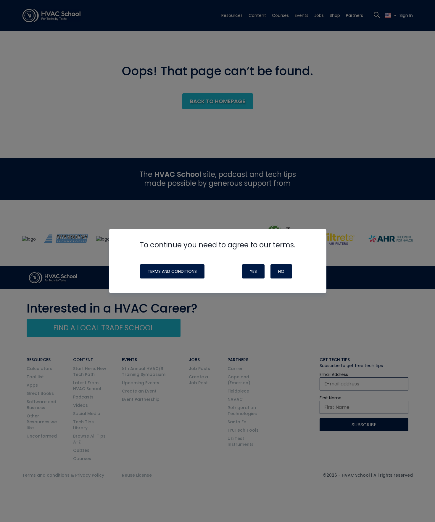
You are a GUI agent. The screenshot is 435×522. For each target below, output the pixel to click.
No (281, 271)
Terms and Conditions (172, 271)
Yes (253, 271)
